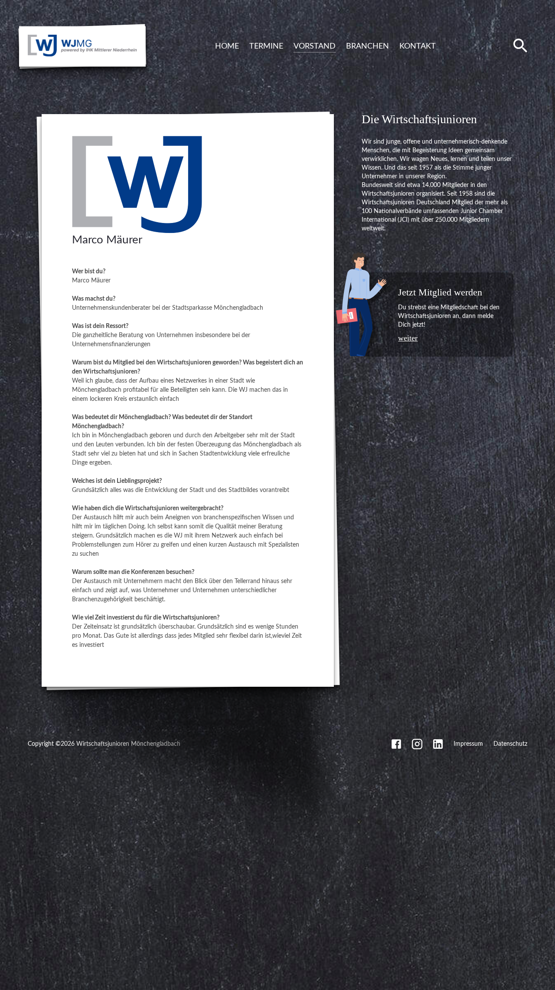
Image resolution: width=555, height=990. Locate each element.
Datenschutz (510, 744)
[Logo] (137, 232)
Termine (266, 46)
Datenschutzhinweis (27, 987)
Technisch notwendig (14, 893)
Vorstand (315, 46)
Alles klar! (6, 972)
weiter (408, 338)
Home (227, 46)
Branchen (367, 46)
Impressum (468, 744)
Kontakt (417, 46)
